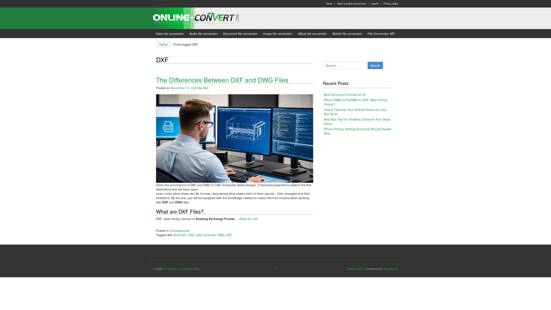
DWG (220, 235)
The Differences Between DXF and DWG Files (222, 79)
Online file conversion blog (182, 269)
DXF (159, 219)
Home (329, 3)
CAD (191, 235)
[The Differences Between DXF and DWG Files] (234, 138)
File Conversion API (381, 33)
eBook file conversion (312, 33)
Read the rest (248, 219)
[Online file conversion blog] (202, 18)
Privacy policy (391, 3)
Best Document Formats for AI (344, 94)
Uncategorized (179, 230)
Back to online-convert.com (351, 3)
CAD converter (205, 235)
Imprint (374, 3)
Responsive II (356, 269)
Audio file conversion (203, 33)
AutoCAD (179, 235)
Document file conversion (240, 33)
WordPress (390, 269)
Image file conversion (277, 33)
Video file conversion (170, 33)
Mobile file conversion (347, 33)
